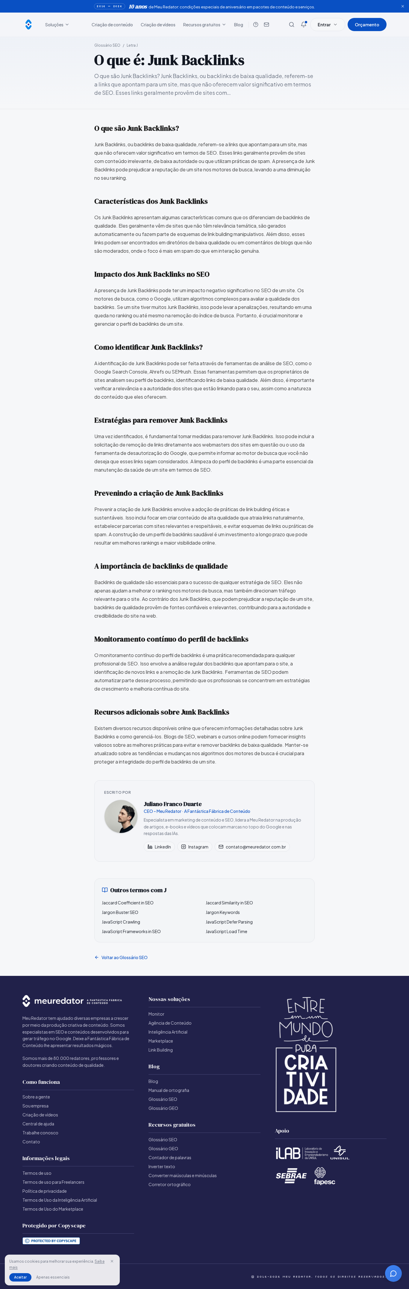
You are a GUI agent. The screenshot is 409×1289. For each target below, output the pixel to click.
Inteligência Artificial (168, 1031)
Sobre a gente (36, 1096)
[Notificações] (303, 24)
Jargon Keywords (223, 912)
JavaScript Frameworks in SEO (131, 931)
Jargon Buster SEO (120, 912)
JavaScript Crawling (121, 921)
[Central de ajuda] (256, 24)
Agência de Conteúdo (170, 1023)
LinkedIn (163, 846)
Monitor (156, 1014)
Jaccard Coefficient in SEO (128, 902)
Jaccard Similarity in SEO (229, 902)
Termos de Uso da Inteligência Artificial (59, 1200)
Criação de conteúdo (112, 24)
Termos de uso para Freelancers (53, 1182)
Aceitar (20, 1277)
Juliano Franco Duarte (173, 804)
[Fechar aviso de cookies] (112, 1261)
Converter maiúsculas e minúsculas (183, 1175)
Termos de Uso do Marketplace (52, 1209)
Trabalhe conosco (40, 1132)
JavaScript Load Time (226, 931)
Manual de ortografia (169, 1090)
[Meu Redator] (28, 25)
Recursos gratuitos (201, 24)
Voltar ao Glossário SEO (125, 957)
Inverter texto (162, 1166)
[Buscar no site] (291, 24)
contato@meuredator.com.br (256, 846)
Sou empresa (35, 1105)
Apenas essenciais (53, 1277)
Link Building (161, 1049)
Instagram (198, 846)
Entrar (324, 24)
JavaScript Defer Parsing (229, 921)
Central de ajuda (38, 1123)
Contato (31, 1141)
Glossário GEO (163, 1108)
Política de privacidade (44, 1191)
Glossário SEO (107, 45)
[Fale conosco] (266, 24)
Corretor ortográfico (170, 1184)
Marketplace (161, 1040)
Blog (238, 24)
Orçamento (367, 24)
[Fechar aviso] (403, 6)
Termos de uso (36, 1173)
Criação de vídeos (158, 24)
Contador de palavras (170, 1157)
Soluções (54, 24)
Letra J (132, 45)
